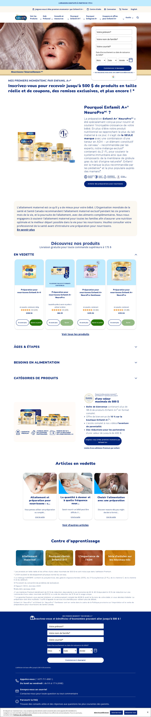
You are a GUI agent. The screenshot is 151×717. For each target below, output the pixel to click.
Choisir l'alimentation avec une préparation (111, 499)
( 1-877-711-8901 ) (44, 679)
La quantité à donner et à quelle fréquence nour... (75, 500)
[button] (136, 17)
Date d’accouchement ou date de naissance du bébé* (113, 53)
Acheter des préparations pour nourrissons (105, 184)
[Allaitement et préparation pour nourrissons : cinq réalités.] (40, 493)
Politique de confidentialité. (22, 715)
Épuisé (67, 322)
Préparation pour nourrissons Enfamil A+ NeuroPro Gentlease (91, 292)
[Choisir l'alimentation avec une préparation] (111, 493)
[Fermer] (147, 712)
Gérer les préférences (101, 712)
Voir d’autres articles (75, 525)
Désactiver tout (130, 712)
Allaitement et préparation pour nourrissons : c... (40, 500)
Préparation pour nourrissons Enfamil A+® (29, 291)
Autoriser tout (116, 712)
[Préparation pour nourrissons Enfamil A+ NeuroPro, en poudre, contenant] (121, 272)
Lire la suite (40, 517)
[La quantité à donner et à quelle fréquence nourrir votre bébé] (75, 493)
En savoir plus (26, 229)
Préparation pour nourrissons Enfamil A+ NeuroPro (60, 295)
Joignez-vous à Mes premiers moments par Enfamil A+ (59, 9)
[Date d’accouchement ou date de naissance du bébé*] (131, 60)
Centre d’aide (95, 9)
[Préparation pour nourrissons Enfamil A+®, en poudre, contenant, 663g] (29, 272)
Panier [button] (125, 9)
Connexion (111, 9)
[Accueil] (21, 17)
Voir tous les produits (75, 334)
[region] (75, 712)
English (134, 9)
